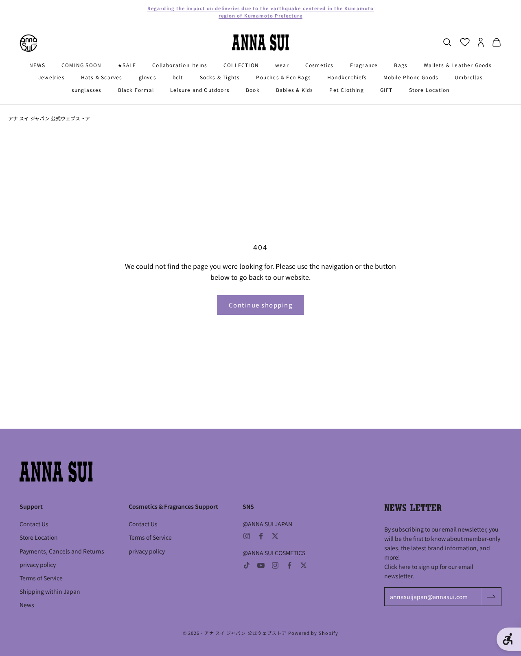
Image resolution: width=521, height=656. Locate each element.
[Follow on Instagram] (247, 536)
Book (253, 89)
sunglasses (87, 89)
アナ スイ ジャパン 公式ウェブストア (49, 118)
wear (282, 64)
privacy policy (38, 564)
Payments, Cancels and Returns (62, 551)
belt (178, 77)
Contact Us (34, 524)
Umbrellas (469, 77)
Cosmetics (319, 64)
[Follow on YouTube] (261, 565)
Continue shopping (261, 305)
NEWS (37, 64)
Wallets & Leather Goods (458, 64)
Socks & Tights (220, 77)
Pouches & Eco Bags (283, 77)
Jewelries (51, 77)
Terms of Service (41, 578)
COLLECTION (241, 64)
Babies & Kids (294, 89)
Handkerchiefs (347, 77)
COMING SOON (81, 64)
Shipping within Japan (50, 591)
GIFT (386, 89)
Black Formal (136, 89)
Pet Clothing (346, 89)
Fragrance (364, 64)
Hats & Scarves (102, 77)
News (27, 605)
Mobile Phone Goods (411, 77)
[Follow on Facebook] (261, 536)
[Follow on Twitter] (275, 536)
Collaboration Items (179, 64)
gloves (147, 77)
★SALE (127, 64)
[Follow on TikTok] (247, 565)
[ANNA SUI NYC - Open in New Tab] (28, 43)
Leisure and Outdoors (200, 89)
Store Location (429, 89)
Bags (400, 64)
